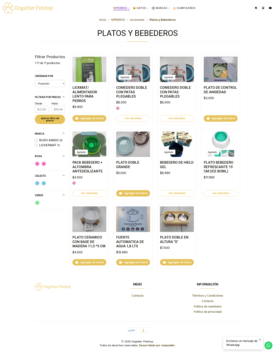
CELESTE (40, 175)
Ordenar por (44, 76)
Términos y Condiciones (207, 295)
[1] (37, 163)
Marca (39, 133)
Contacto (138, 295)
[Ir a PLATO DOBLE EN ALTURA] (177, 219)
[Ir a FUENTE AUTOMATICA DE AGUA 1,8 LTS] (133, 219)
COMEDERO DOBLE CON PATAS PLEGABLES (131, 92)
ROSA (38, 156)
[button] (161, 8)
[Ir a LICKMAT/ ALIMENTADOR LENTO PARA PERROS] (89, 69)
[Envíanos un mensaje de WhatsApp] (268, 345)
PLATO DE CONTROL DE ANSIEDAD (220, 90)
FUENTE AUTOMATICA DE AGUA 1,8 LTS (130, 241)
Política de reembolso (208, 306)
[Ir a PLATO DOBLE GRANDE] (133, 144)
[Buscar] (256, 8)
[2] (43, 163)
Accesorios (137, 20)
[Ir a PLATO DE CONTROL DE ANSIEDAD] (221, 69)
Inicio (102, 20)
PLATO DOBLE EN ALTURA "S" (174, 239)
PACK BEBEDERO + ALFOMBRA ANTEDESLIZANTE (87, 166)
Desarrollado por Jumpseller (157, 345)
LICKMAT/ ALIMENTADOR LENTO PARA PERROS (84, 94)
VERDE (39, 195)
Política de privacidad (208, 311)
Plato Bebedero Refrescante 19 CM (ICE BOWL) (218, 166)
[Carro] (270, 8)
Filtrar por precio (48, 97)
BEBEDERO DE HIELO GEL (177, 164)
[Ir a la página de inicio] (27, 8)
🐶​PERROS (118, 20)
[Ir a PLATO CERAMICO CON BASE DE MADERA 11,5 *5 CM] (89, 219)
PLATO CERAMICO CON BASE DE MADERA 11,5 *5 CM (89, 241)
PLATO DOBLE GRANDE (127, 164)
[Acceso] (263, 8)
